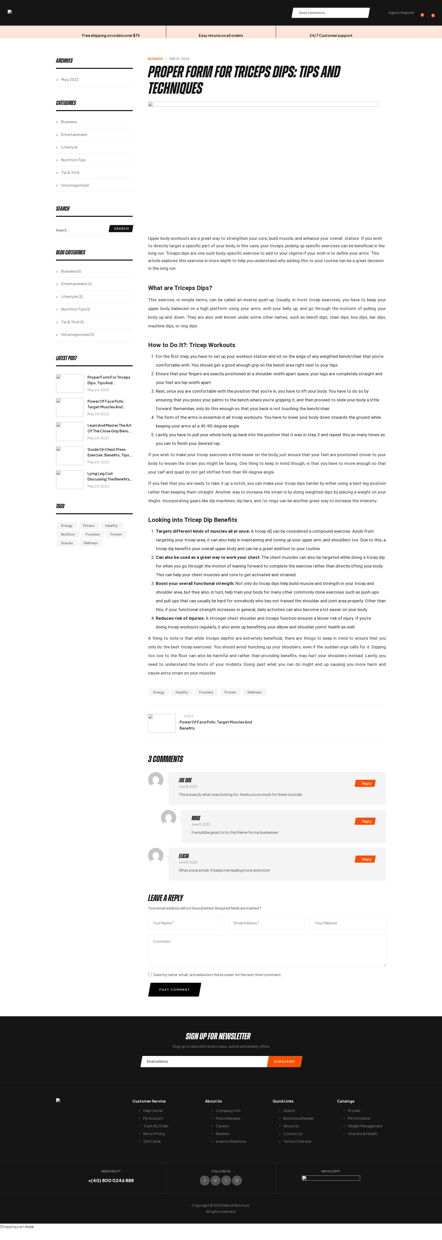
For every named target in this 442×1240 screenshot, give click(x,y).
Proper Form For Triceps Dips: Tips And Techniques (108, 383)
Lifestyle (69, 147)
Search (362, 13)
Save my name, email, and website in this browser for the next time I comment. (217, 974)
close (29, 1226)
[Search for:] (94, 230)
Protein (230, 692)
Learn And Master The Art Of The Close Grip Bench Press (109, 431)
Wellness (254, 692)
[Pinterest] (237, 1180)
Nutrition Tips (73, 159)
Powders (206, 692)
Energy (158, 692)
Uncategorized (75, 185)
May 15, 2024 (180, 59)
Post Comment (174, 989)
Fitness (89, 525)
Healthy (182, 692)
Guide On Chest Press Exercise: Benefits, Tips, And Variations (108, 455)
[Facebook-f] (205, 1180)
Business (155, 59)
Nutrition (68, 534)
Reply (367, 783)
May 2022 (70, 79)
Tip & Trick (70, 172)
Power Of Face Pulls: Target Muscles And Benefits (105, 407)
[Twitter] (215, 1180)
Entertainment (74, 134)
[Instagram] (226, 1180)
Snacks (67, 543)
